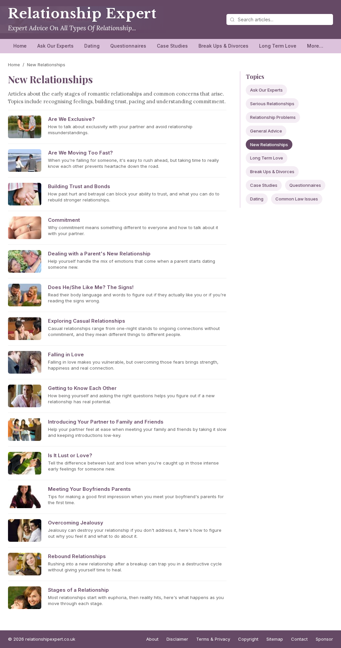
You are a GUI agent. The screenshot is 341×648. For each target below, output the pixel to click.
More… (315, 46)
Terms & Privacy (213, 639)
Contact (299, 639)
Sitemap (274, 639)
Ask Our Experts (55, 46)
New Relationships (269, 144)
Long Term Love (277, 46)
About (152, 639)
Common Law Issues (296, 198)
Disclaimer (177, 639)
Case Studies (172, 46)
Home (20, 46)
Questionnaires (128, 46)
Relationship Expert (82, 13)
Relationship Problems (273, 117)
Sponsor (324, 639)
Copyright (248, 639)
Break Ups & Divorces (223, 46)
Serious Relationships (272, 103)
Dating (92, 46)
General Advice (266, 131)
